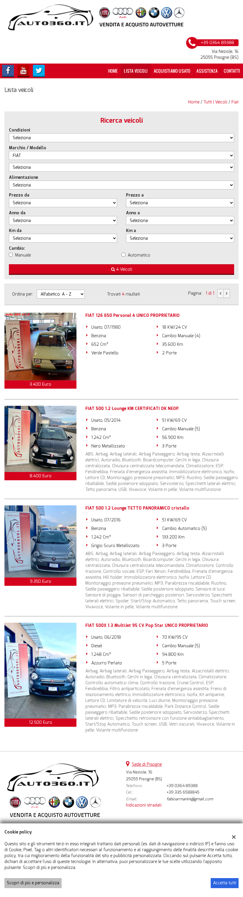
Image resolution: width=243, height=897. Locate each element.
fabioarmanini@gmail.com (190, 799)
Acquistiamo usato (172, 71)
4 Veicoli (123, 269)
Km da (15, 230)
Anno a (133, 213)
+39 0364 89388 (182, 785)
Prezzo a (135, 195)
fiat (235, 102)
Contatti (232, 71)
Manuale (23, 255)
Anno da (17, 213)
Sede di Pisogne (147, 764)
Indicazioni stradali (144, 805)
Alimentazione (23, 177)
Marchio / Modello (27, 148)
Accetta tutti (224, 883)
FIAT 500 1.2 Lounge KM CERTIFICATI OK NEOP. (132, 408)
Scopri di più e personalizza (33, 883)
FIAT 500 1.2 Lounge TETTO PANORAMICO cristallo (137, 508)
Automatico (139, 255)
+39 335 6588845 (183, 792)
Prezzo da (19, 195)
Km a (131, 230)
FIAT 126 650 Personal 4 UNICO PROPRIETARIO (132, 315)
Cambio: (17, 248)
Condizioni (19, 130)
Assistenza (207, 71)
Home (113, 71)
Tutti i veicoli (215, 102)
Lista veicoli (136, 71)
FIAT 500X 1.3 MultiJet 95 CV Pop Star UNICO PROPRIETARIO (146, 625)
